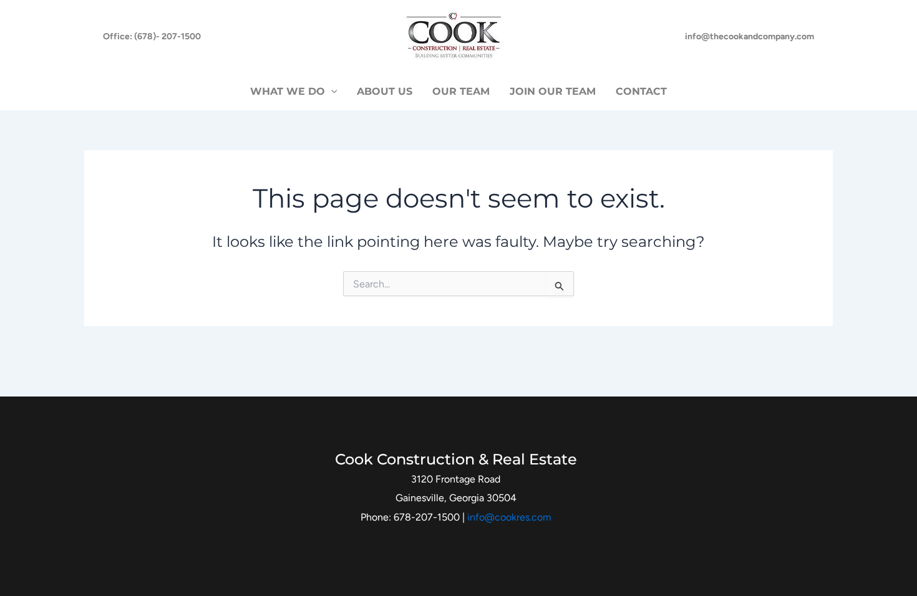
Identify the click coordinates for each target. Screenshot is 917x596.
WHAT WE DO (287, 91)
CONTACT (641, 91)
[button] (152, 36)
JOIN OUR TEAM (553, 91)
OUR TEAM (461, 91)
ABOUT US (384, 91)
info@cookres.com (509, 517)
